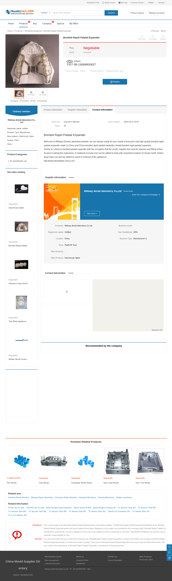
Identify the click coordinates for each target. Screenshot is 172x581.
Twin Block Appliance (17, 321)
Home (9, 31)
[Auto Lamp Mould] (118, 461)
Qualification (80, 563)
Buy (35, 23)
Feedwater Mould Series (81, 483)
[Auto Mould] (54, 461)
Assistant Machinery (87, 497)
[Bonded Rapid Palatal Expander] (21, 226)
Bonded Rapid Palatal (18, 246)
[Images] (14, 101)
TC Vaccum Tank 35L (58, 511)
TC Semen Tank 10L (141, 511)
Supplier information (77, 110)
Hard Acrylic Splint (16, 208)
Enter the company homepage (145, 195)
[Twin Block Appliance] (21, 302)
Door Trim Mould (143, 483)
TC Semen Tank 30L (77, 511)
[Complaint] (42, 101)
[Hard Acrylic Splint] (21, 189)
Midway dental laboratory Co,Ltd (21, 121)
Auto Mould (44, 483)
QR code (124, 3)
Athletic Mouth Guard (18, 359)
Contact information (102, 110)
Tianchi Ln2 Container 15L (119, 511)
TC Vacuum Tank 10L (127, 508)
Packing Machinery (106, 497)
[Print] (33, 101)
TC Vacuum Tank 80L (147, 508)
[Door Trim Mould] (150, 461)
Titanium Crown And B (18, 283)
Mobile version (109, 3)
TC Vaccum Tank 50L (37, 511)
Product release (137, 13)
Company (46, 23)
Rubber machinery (124, 497)
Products (23, 23)
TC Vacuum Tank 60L (17, 511)
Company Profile (82, 560)
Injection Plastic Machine (18, 497)
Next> (163, 31)
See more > (92, 213)
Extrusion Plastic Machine (66, 497)
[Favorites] (24, 101)
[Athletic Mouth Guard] (21, 340)
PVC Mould (11, 483)
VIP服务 (151, 3)
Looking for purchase (52, 563)
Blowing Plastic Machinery (42, 497)
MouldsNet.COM (93, 3)
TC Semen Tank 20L (97, 511)
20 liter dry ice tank (16, 508)
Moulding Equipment (33, 31)
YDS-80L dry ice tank (35, 508)
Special (60, 23)
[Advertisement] (23, 396)
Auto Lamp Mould (111, 483)
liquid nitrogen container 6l (104, 508)
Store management (52, 560)
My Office (73, 23)
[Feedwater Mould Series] (86, 461)
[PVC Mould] (21, 461)
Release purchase (156, 13)
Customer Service (137, 3)
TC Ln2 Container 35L (17, 515)
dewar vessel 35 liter (82, 508)
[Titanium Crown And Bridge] (21, 264)
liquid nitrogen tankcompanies (59, 508)
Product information (53, 110)
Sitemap (161, 3)
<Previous (155, 31)
